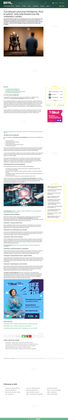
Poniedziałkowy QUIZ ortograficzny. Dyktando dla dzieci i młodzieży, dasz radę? (20, 323)
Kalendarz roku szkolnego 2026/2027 (12, 388)
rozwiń (55, 100)
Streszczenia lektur (9, 6)
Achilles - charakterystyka (52, 392)
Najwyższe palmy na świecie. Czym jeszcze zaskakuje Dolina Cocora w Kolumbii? (20, 345)
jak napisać (36, 6)
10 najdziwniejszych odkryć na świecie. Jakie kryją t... (54, 203)
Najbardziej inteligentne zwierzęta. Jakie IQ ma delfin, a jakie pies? (18, 347)
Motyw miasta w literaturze (52, 394)
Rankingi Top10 (48, 105)
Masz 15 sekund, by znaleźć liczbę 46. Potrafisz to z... (53, 197)
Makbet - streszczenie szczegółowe (54, 390)
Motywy (18, 6)
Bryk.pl (5, 358)
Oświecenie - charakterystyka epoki (33, 388)
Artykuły (5, 9)
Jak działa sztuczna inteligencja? (12, 90)
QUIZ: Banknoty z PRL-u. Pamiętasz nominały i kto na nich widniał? (17, 325)
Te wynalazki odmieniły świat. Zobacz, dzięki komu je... (54, 210)
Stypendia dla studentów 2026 (32, 390)
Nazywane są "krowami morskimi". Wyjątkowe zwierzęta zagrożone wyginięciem (20, 348)
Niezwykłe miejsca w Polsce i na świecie (12, 392)
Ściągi (29, 6)
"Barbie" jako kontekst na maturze (32, 392)
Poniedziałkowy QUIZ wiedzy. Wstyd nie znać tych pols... (54, 200)
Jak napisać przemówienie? (52, 388)
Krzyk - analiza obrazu (9, 394)
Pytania (24, 6)
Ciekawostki (12, 358)
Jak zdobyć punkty (61, 105)
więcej (47, 6)
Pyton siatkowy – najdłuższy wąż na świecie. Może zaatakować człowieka (19, 342)
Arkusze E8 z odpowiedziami (10, 390)
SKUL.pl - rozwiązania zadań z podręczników (34, 394)
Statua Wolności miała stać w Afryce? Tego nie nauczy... (53, 217)
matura (42, 6)
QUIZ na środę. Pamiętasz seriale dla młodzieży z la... (54, 207)
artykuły (8, 358)
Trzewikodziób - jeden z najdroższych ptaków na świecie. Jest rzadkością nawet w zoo (21, 344)
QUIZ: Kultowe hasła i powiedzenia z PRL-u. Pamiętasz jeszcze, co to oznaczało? (20, 328)
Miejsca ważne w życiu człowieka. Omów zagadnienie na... (54, 187)
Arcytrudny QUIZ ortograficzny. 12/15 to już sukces (54, 190)
